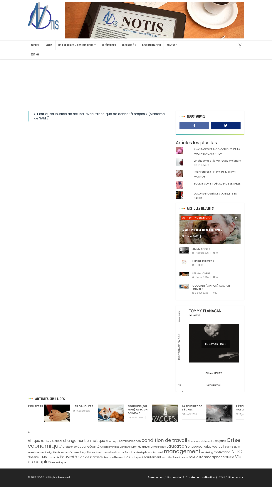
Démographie (158, 446)
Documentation (151, 45)
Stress (229, 457)
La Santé (126, 452)
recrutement (151, 457)
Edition (35, 54)
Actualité (128, 45)
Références (109, 45)
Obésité (33, 457)
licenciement (154, 452)
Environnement (202, 218)
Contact (172, 45)
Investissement (37, 452)
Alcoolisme (46, 441)
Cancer (57, 441)
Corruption (219, 441)
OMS (43, 457)
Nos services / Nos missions (75, 45)
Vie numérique (57, 462)
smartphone (214, 457)
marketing (207, 452)
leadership (139, 452)
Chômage (112, 441)
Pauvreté (68, 456)
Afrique (34, 440)
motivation (222, 452)
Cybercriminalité (109, 446)
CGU (222, 477)
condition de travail (164, 440)
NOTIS (49, 45)
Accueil (35, 45)
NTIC (236, 451)
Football (218, 446)
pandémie (53, 457)
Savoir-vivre (180, 457)
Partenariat (174, 477)
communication (130, 441)
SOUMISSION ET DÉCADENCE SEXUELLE (217, 183)
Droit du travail (140, 447)
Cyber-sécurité (89, 447)
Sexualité (196, 457)
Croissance (70, 447)
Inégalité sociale (90, 452)
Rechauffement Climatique (123, 457)
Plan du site (236, 477)
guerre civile (232, 446)
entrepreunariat (199, 447)
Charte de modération (200, 477)
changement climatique (84, 440)
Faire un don (156, 477)
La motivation (111, 452)
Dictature (125, 446)
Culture (187, 218)
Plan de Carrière (90, 457)
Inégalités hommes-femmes (63, 452)
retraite (167, 457)
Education (176, 446)
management (182, 451)
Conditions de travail (200, 441)
